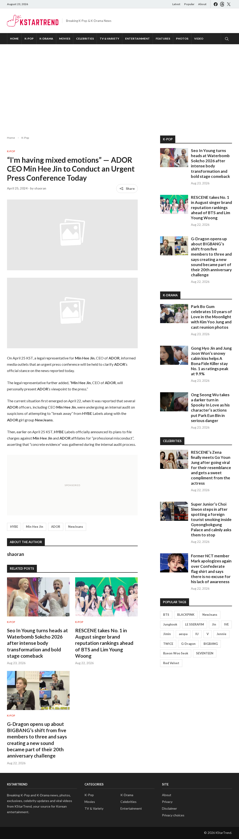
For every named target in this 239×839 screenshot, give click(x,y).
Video (198, 38)
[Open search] (226, 38)
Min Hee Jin (34, 526)
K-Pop (29, 38)
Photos (182, 38)
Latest (176, 4)
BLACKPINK (185, 614)
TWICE (168, 644)
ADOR (55, 526)
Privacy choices (173, 815)
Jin (214, 624)
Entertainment (137, 38)
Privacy (167, 802)
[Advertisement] (119, 86)
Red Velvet (171, 663)
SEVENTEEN (204, 653)
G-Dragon (188, 644)
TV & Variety (109, 38)
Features (163, 38)
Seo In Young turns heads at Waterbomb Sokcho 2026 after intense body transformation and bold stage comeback (37, 643)
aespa (183, 634)
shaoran (40, 188)
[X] (228, 4)
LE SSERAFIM (194, 624)
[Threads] (222, 4)
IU (197, 634)
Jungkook (170, 624)
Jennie (221, 634)
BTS (166, 614)
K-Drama (46, 38)
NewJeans (75, 526)
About (202, 4)
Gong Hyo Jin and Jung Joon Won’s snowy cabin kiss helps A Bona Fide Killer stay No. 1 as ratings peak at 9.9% (211, 361)
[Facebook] (215, 4)
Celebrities (85, 38)
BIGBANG (211, 644)
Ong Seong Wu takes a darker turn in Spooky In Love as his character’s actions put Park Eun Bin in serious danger (210, 407)
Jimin (167, 634)
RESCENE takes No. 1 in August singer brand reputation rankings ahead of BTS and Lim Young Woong (104, 643)
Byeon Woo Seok (175, 653)
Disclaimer (169, 808)
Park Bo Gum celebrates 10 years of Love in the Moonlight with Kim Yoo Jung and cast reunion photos (211, 316)
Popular (189, 4)
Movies (64, 38)
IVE (226, 624)
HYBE (14, 526)
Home (14, 38)
